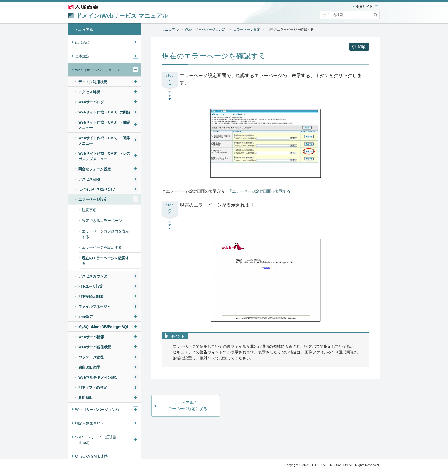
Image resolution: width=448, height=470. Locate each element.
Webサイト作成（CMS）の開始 (104, 112)
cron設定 (86, 317)
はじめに (82, 42)
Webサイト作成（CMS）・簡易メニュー (104, 125)
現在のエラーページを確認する (105, 260)
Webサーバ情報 (91, 337)
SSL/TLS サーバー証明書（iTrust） (95, 440)
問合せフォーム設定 (94, 169)
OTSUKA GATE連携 (91, 456)
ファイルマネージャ (94, 306)
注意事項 (89, 210)
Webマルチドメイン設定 (98, 377)
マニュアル (170, 29)
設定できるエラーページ (102, 221)
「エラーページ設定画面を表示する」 (261, 191)
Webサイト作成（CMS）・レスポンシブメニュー (104, 156)
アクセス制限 (89, 179)
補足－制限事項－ (89, 423)
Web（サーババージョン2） (206, 29)
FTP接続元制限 (90, 296)
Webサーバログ (91, 102)
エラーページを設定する (102, 247)
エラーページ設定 (246, 29)
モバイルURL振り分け (96, 189)
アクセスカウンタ (92, 276)
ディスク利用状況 (92, 82)
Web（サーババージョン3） (98, 409)
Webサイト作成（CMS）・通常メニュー (104, 140)
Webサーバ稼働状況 (94, 347)
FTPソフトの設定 (92, 387)
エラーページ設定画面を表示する (105, 234)
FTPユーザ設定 (90, 286)
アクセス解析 (89, 92)
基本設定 (82, 56)
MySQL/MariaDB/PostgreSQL (103, 327)
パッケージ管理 (91, 357)
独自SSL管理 (89, 367)
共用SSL (85, 398)
